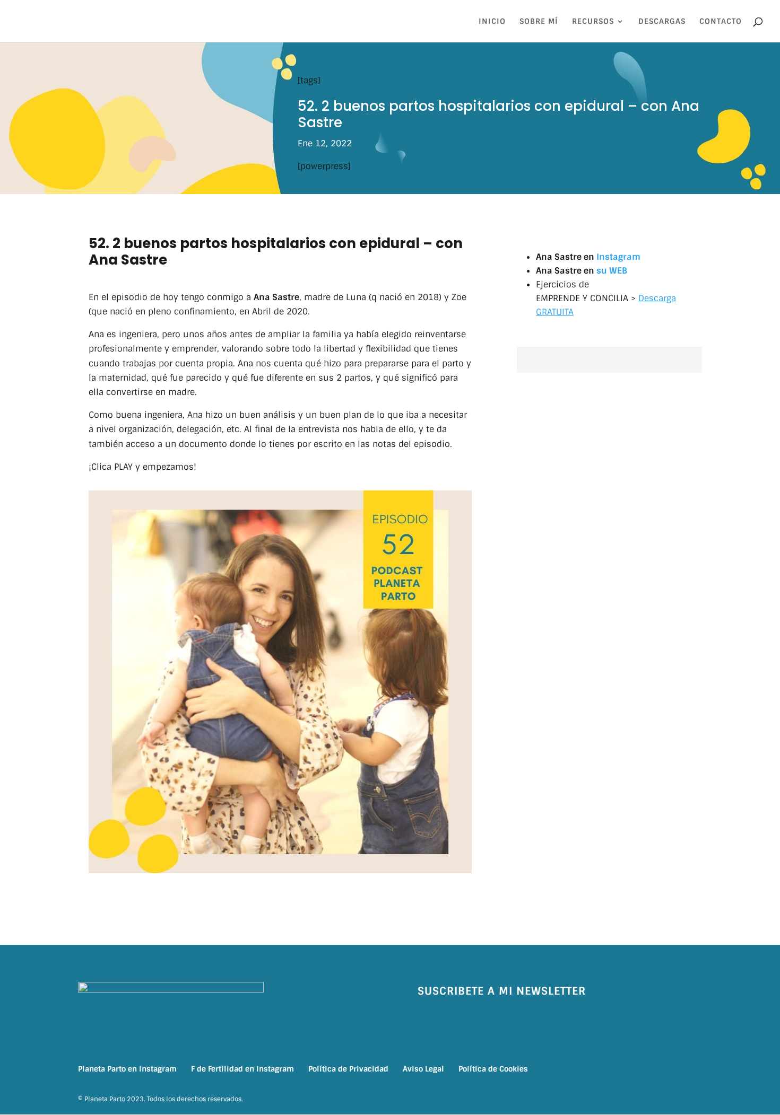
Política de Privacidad (348, 1069)
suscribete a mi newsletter (502, 991)
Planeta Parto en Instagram (127, 1069)
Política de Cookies (493, 1069)
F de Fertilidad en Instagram (242, 1069)
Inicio (492, 21)
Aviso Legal (423, 1069)
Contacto (720, 21)
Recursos (593, 21)
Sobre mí (538, 21)
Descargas (662, 21)
